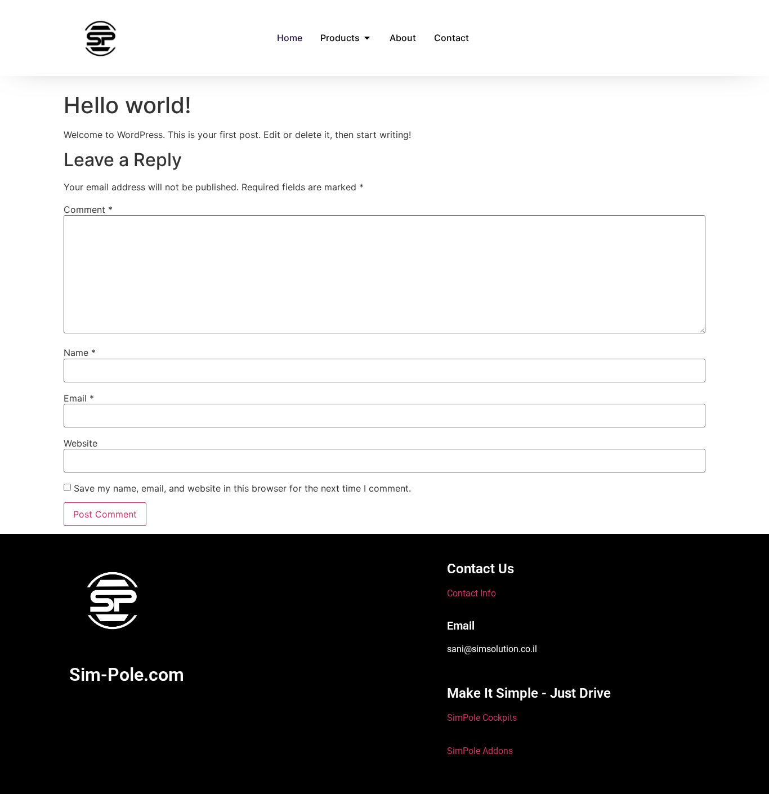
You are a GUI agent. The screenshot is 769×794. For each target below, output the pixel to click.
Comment (88, 209)
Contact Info (471, 593)
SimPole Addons (480, 751)
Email (79, 398)
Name (80, 352)
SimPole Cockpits (482, 717)
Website (80, 443)
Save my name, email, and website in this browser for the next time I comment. (242, 488)
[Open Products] (367, 37)
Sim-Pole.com (126, 674)
